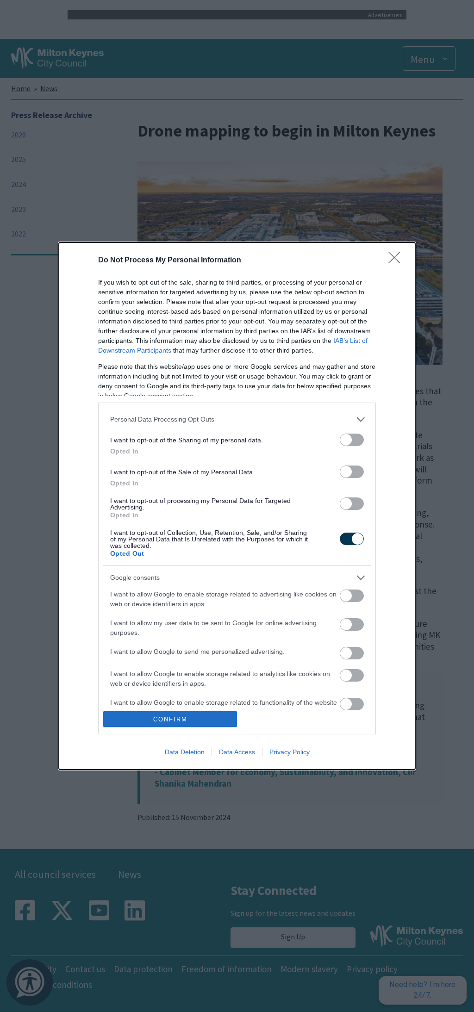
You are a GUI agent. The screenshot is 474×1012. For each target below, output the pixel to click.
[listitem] (237, 419)
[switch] (352, 440)
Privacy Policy (289, 752)
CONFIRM (170, 719)
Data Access (237, 752)
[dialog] (237, 506)
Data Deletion (185, 752)
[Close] (397, 260)
